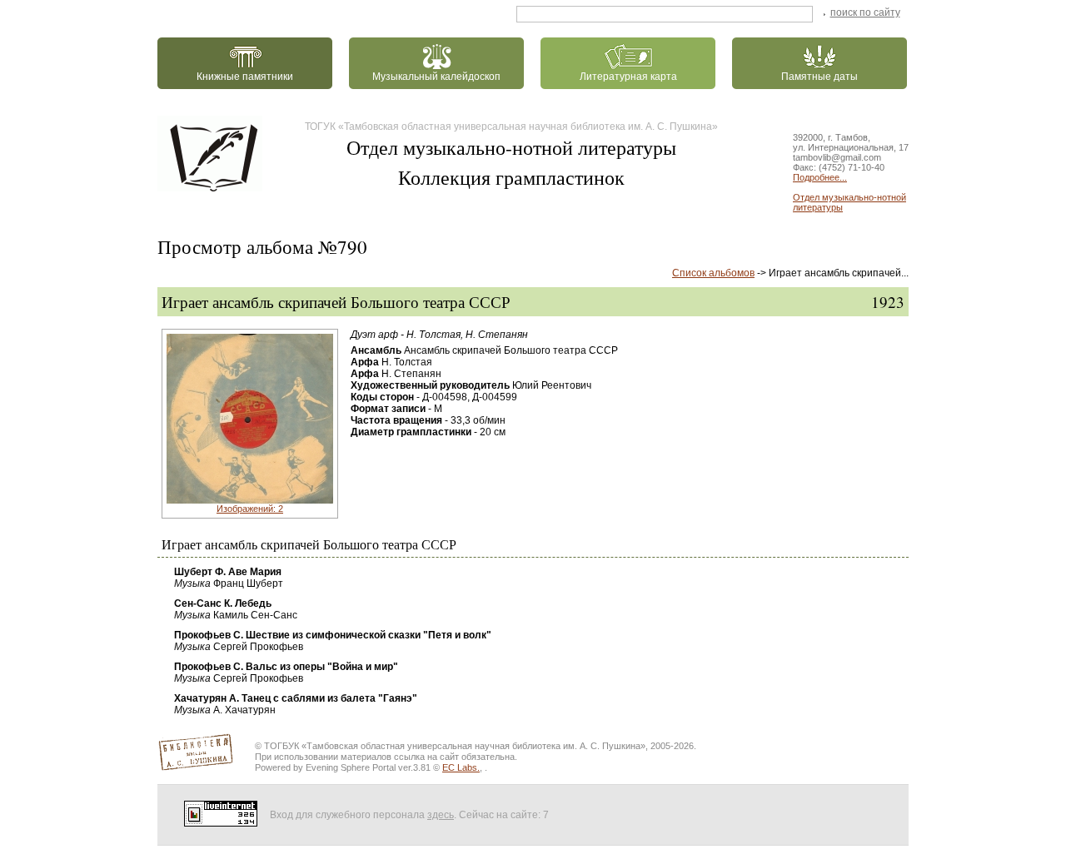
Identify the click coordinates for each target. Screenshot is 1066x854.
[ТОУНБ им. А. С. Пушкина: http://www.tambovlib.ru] (213, 153)
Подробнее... (820, 177)
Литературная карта (628, 76)
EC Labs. (461, 767)
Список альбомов (713, 273)
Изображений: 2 (250, 509)
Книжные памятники (245, 76)
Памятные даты (819, 76)
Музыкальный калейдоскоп (436, 76)
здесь (440, 815)
